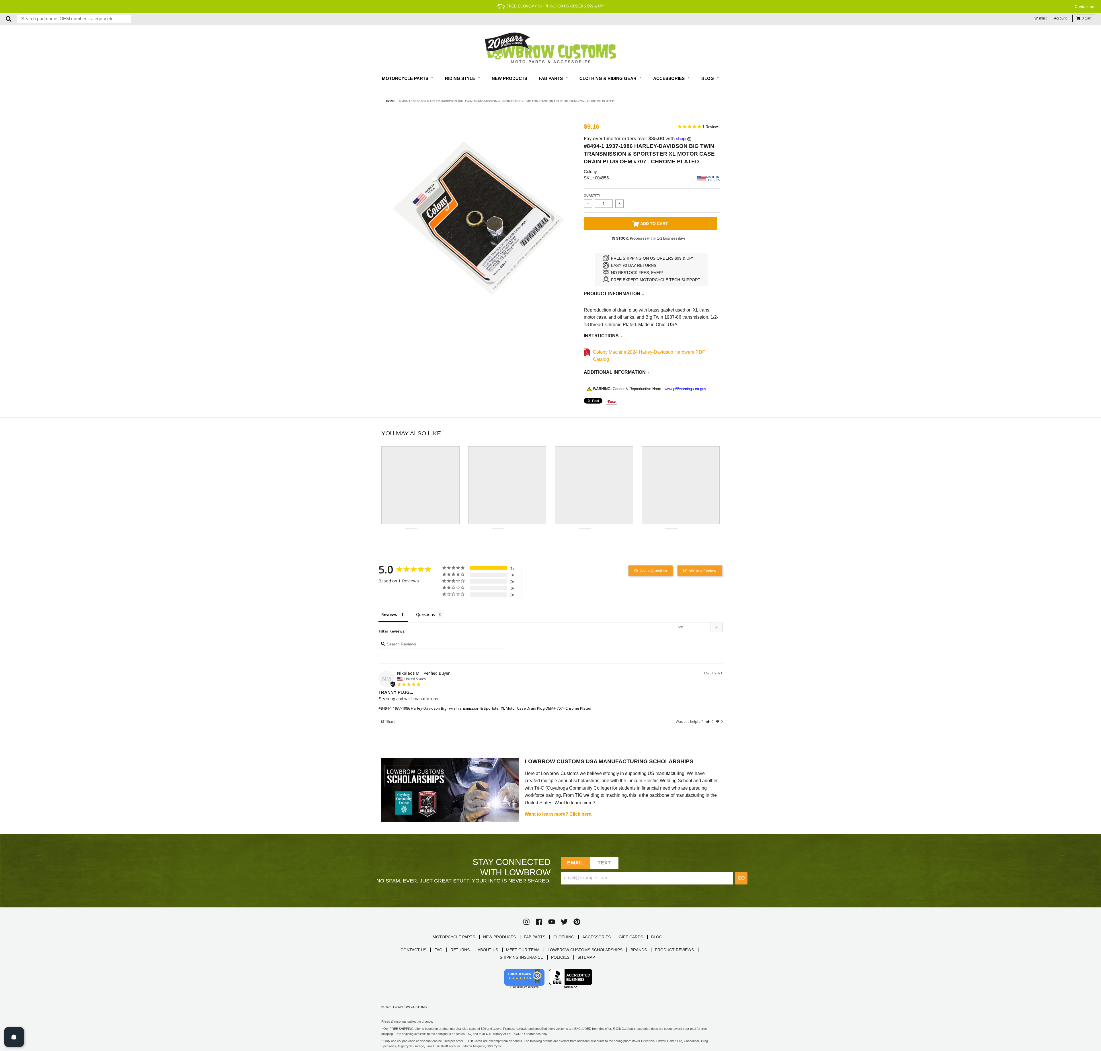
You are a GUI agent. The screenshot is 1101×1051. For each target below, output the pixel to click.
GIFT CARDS (631, 937)
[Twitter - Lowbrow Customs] (564, 921)
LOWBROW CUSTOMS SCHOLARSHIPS (585, 950)
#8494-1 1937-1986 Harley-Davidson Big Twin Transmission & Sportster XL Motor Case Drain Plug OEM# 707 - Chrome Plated (484, 708)
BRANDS (638, 950)
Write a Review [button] (703, 570)
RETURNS (460, 950)
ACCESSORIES (596, 937)
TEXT (604, 863)
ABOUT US (488, 950)
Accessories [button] (669, 78)
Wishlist (1040, 18)
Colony (590, 171)
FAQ (438, 950)
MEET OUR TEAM (523, 950)
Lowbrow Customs (410, 1007)
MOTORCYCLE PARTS (454, 937)
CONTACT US (413, 950)
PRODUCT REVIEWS (674, 950)
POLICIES (560, 957)
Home (390, 101)
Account (1060, 18)
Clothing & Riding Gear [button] (608, 78)
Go (741, 878)
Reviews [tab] (389, 614)
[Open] (14, 1037)
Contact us (1084, 6)
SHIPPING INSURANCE (521, 957)
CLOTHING (563, 937)
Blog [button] (708, 78)
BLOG (656, 937)
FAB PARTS (534, 937)
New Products (509, 78)
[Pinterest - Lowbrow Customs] (576, 921)
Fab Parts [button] (551, 78)
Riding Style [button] (460, 78)
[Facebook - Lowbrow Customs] (539, 921)
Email (575, 863)
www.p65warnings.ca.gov (685, 389)
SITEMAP (586, 957)
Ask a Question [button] (653, 570)
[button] (709, 721)
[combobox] (74, 19)
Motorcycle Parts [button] (406, 78)
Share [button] (390, 721)
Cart (1086, 18)
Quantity (592, 195)
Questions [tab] (425, 614)
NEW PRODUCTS (499, 937)
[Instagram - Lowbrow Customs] (526, 921)
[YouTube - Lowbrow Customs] (551, 921)
